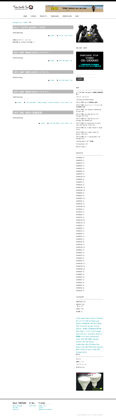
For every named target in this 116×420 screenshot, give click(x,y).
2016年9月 (79, 225)
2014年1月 (79, 290)
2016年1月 (79, 244)
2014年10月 (79, 269)
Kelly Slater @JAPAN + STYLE (29, 27)
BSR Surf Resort (81, 147)
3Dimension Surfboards (45, 409)
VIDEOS (33, 16)
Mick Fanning (90, 336)
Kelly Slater (68, 35)
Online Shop (32, 406)
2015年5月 (79, 261)
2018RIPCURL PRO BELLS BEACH (91, 323)
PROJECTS (43, 16)
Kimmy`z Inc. (42, 406)
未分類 (78, 311)
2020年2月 (79, 174)
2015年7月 (79, 255)
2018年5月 (79, 195)
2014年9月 (79, 271)
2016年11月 (79, 223)
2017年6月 (79, 214)
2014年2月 (79, 288)
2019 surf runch (64, 60)
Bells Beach (96, 334)
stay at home (92, 349)
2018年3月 (79, 201)
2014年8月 (79, 274)
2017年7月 (79, 212)
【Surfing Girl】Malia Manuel (85, 99)
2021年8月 (79, 157)
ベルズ (83, 336)
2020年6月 (79, 166)
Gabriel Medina (42, 102)
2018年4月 (79, 198)
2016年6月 (79, 233)
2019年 (25, 22)
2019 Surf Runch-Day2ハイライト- (32, 72)
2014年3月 (79, 285)
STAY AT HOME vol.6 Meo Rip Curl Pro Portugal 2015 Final (87, 115)
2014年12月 (79, 263)
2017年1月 (79, 217)
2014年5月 (79, 280)
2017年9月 (79, 209)
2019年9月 (79, 179)
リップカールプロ (90, 331)
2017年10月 (79, 206)
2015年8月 (79, 252)
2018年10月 (79, 190)
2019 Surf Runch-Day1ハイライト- (32, 91)
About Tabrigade (17, 406)
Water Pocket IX (81, 349)
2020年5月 (79, 168)
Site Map (15, 407)
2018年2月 (79, 204)
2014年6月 (79, 277)
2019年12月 (79, 176)
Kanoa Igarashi (98, 347)
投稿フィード (80, 362)
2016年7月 (79, 231)
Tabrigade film (17, 22)
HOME (25, 16)
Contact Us (16, 409)
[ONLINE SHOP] (89, 60)
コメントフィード (81, 364)
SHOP (77, 16)
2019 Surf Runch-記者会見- (28, 112)
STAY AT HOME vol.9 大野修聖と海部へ (87, 102)
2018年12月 (79, 187)
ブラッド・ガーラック (82, 97)
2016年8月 (79, 228)
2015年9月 (79, 250)
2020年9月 (79, 160)
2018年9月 (79, 193)
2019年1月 (79, 185)
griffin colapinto (53, 102)
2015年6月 (79, 258)
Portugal (90, 326)
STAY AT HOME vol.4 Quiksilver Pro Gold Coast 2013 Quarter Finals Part (88, 124)
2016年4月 (79, 239)
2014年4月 (79, 282)
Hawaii (83, 318)
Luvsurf (41, 407)
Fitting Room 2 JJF (82, 144)
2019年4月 (79, 182)
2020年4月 (79, 171)
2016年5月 (79, 236)
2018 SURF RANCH (86, 339)
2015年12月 (79, 247)
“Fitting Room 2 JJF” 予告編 (84, 141)
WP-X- (78, 306)
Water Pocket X (91, 318)
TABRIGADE (55, 16)
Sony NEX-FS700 (87, 347)
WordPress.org (80, 367)
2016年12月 (79, 220)
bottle (85, 352)
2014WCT (85, 329)
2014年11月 (79, 266)
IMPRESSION (67, 16)
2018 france (80, 326)
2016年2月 (79, 242)
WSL (71, 60)
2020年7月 (79, 163)
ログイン (78, 359)
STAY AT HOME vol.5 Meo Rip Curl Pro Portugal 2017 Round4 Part (87, 119)
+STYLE (61, 35)
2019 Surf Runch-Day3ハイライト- (32, 52)
